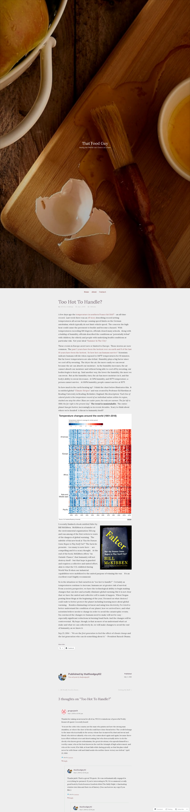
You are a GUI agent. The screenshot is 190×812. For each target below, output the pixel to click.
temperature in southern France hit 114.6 (95, 314)
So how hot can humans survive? (103, 352)
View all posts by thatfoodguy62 (78, 677)
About (94, 292)
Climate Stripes (82, 390)
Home (86, 292)
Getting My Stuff (124, 690)
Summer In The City (96, 341)
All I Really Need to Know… (68, 690)
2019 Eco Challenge (66, 307)
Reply (65, 761)
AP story (91, 318)
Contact (102, 292)
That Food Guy (95, 143)
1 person (70, 757)
